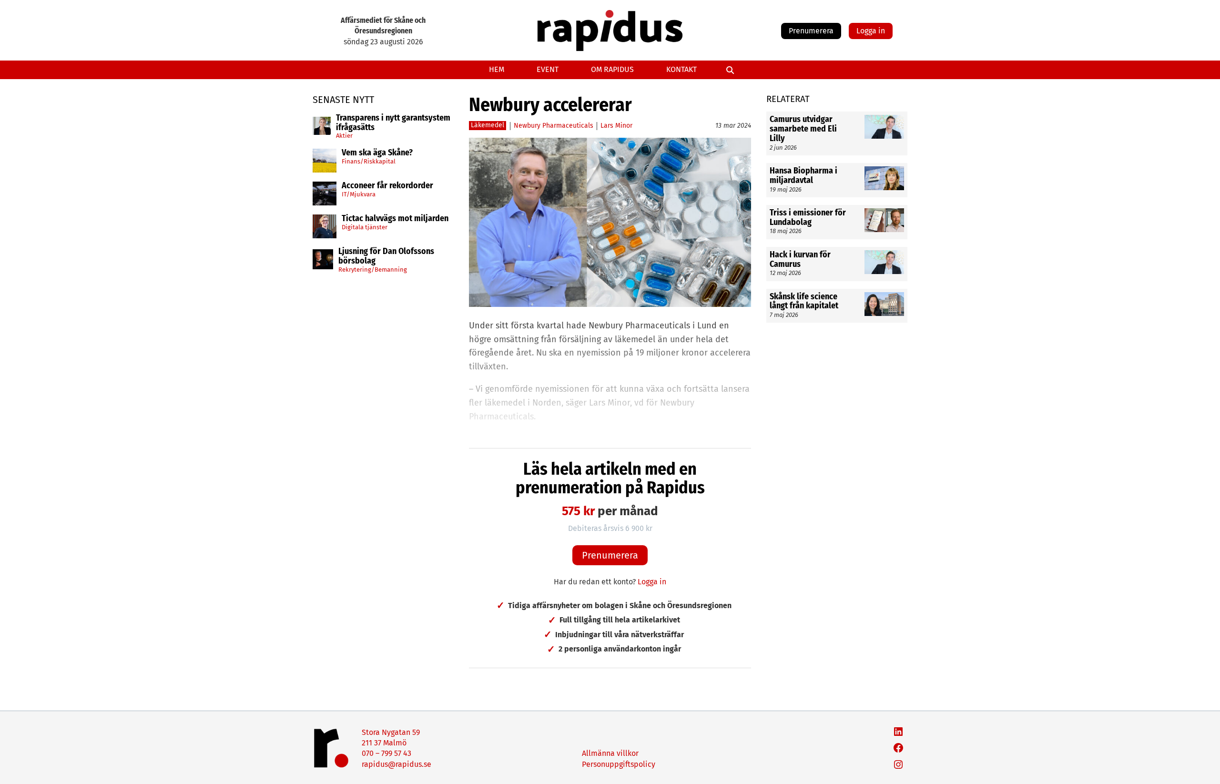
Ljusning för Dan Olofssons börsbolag (386, 256)
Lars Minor (616, 126)
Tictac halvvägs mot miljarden (395, 219)
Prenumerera (811, 30)
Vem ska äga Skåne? (377, 153)
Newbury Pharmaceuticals (553, 126)
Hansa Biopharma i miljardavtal (803, 175)
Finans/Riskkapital (369, 161)
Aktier (344, 135)
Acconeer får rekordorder (388, 186)
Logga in (870, 30)
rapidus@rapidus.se (396, 764)
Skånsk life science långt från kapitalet (805, 301)
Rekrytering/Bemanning (372, 269)
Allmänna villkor (610, 753)
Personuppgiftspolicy (618, 764)
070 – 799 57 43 (386, 753)
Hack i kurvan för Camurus (800, 259)
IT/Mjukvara (359, 194)
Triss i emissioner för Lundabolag (808, 217)
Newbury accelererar (550, 104)
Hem (496, 69)
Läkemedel (487, 125)
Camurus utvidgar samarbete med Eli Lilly (803, 129)
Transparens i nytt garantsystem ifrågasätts (393, 122)
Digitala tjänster (364, 227)
